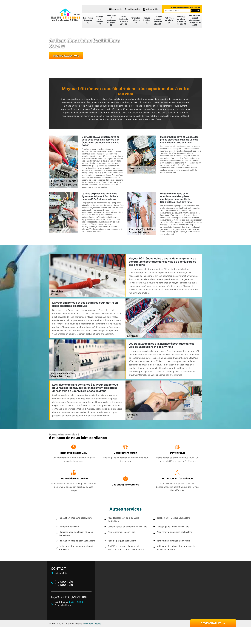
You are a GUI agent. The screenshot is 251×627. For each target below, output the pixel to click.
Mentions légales (92, 623)
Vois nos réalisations (66, 55)
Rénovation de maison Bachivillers (173, 540)
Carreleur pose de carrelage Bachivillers (127, 526)
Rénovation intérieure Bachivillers (75, 518)
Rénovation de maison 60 (88, 20)
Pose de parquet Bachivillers (122, 540)
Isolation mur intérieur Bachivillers (173, 518)
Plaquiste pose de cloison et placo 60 (158, 20)
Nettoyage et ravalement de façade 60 (111, 20)
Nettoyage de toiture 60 (169, 20)
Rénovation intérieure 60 (135, 20)
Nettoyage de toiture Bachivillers (172, 526)
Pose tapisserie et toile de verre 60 (123, 20)
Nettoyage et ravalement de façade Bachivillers (76, 548)
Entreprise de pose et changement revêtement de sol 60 (195, 20)
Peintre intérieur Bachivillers (121, 532)
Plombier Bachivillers (69, 526)
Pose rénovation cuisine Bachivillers (174, 532)
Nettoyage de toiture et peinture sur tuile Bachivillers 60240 (176, 548)
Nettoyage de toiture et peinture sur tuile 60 (181, 20)
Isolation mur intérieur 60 (99, 20)
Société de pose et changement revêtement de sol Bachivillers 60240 (126, 548)
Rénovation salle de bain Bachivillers (77, 540)
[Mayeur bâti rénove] (65, 15)
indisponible (116, 9)
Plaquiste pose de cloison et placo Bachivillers (76, 534)
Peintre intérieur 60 (147, 20)
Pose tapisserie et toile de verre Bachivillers (123, 520)
